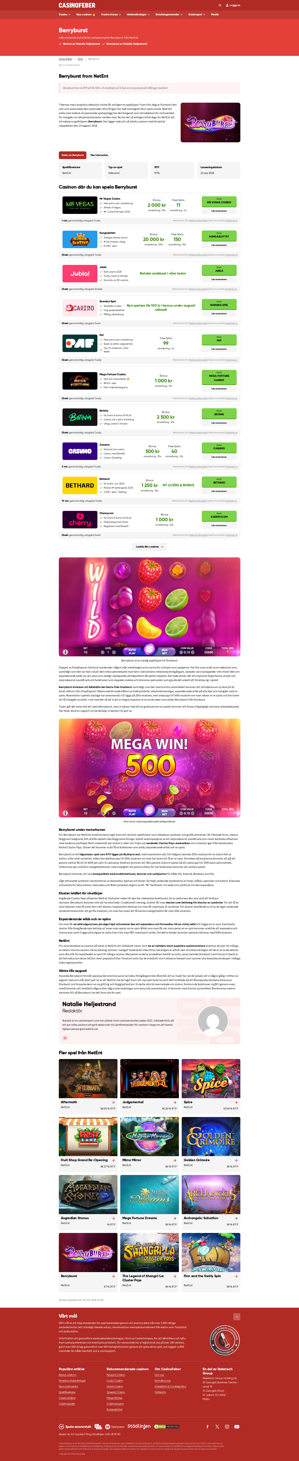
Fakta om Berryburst (73, 155)
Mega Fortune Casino (219, 376)
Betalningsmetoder (167, 14)
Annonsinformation (71, 65)
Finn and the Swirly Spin (202, 1276)
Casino (63, 14)
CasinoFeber (65, 59)
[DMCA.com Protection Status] (167, 1426)
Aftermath (69, 1102)
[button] (236, 1316)
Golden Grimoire (197, 1160)
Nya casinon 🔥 (86, 14)
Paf (219, 339)
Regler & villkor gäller (199, 220)
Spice (188, 1102)
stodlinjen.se (231, 289)
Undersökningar (137, 14)
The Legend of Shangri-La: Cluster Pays (143, 1278)
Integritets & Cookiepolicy (170, 1386)
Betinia (219, 412)
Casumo (219, 447)
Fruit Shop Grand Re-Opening (84, 1160)
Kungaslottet (219, 235)
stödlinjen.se (231, 220)
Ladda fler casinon (147, 546)
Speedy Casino (116, 1392)
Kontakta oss (163, 1380)
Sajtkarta (160, 1392)
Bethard (219, 481)
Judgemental (132, 1102)
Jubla (219, 269)
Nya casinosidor (68, 1386)
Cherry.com (219, 515)
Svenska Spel (219, 303)
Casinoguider (67, 1404)
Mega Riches (114, 1398)
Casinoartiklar (67, 1398)
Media (215, 14)
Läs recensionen (219, 211)
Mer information (99, 155)
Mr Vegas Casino (219, 200)
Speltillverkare (67, 1392)
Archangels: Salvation (201, 1218)
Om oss (159, 1375)
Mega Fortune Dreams (139, 1218)
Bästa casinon (67, 1375)
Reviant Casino (116, 1375)
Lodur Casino (115, 1380)
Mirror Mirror (131, 1160)
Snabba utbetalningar (72, 1380)
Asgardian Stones (75, 1218)
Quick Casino (115, 1386)
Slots (80, 59)
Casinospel (195, 14)
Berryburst (69, 1276)
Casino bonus (109, 14)
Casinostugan (115, 1404)
